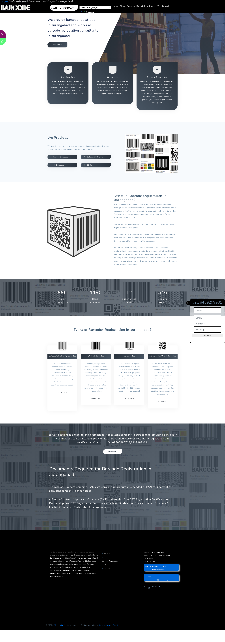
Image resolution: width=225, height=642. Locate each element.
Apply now (57, 45)
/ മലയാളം (61, 1)
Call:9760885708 (64, 8)
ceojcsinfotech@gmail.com (156, 580)
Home (115, 6)
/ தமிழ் (44, 1)
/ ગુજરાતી (24, 1)
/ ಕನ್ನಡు (52, 1)
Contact (165, 6)
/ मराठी (17, 1)
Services (131, 6)
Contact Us (113, 452)
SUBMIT (207, 335)
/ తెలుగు (37, 1)
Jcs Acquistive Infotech (108, 625)
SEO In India (57, 625)
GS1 (159, 6)
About (123, 6)
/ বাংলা (31, 1)
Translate (90, 12)
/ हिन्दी (11, 1)
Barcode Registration (145, 6)
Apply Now (162, 401)
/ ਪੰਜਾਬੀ (69, 1)
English (5, 1)
